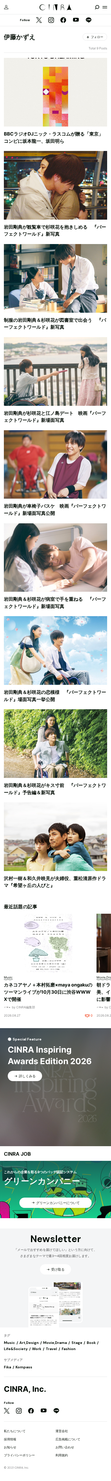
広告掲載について (68, 1439)
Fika (7, 1367)
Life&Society (16, 1349)
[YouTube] (76, 20)
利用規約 (62, 1455)
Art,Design (29, 1342)
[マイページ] (6, 7)
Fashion (69, 1349)
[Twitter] (39, 20)
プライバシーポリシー (19, 1455)
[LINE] (88, 20)
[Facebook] (63, 20)
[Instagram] (51, 20)
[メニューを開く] (105, 7)
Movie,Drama (55, 1342)
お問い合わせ (65, 1447)
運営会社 (62, 1431)
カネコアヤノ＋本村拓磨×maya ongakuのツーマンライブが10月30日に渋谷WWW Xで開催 (48, 992)
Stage (77, 1342)
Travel (51, 1349)
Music (9, 1342)
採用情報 (10, 1439)
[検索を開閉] (97, 7)
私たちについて (15, 1431)
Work (36, 1349)
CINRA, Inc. (25, 1389)
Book (91, 1342)
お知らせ (10, 1447)
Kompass (23, 1367)
